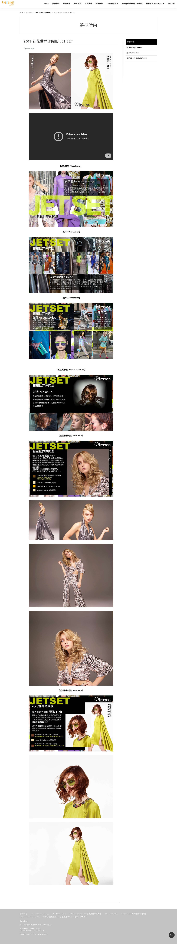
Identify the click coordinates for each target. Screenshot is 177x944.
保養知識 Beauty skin (155, 4)
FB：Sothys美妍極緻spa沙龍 (133, 914)
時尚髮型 (77, 4)
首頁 (21, 12)
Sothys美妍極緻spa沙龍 (132, 4)
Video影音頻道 (112, 4)
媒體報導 (88, 4)
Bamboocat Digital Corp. (31, 934)
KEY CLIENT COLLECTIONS (137, 58)
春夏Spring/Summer (43, 12)
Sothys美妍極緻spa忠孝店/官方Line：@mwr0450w (65, 917)
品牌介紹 (56, 4)
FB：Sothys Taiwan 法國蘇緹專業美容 (85, 914)
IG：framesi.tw (59, 914)
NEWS (46, 4)
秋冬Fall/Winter (133, 53)
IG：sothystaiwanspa (29, 917)
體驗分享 (99, 4)
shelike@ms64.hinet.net (30, 928)
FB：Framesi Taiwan (40, 914)
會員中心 (23, 914)
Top (171, 935)
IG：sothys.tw (111, 914)
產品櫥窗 (66, 4)
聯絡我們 (171, 4)
